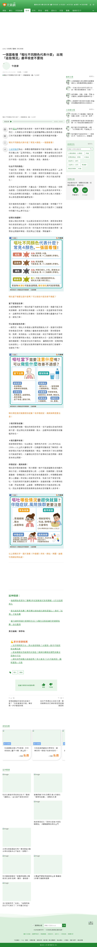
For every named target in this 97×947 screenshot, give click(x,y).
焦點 (4, 10)
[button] (93, 10)
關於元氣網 (27, 934)
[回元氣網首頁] (11, 4)
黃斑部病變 (72, 168)
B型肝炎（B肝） (73, 161)
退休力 (54, 10)
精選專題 (43, 934)
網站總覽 (80, 940)
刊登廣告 (17, 940)
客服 (26, 940)
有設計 (63, 4)
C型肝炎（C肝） (73, 165)
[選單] (93, 4)
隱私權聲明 (52, 940)
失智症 (86, 157)
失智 (61, 10)
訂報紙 (66, 940)
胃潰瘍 (84, 165)
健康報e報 (38, 925)
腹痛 (21, 672)
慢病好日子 (76, 10)
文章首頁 (63, 934)
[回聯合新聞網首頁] (4, 5)
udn (4, 48)
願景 (77, 4)
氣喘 (79, 168)
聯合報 (38, 4)
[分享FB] (5, 129)
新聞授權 (32, 940)
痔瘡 (87, 153)
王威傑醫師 (14, 149)
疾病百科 (50, 934)
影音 (40, 10)
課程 (46, 10)
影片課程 (7, 744)
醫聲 (68, 10)
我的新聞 (84, 4)
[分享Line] (5, 136)
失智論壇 (19, 10)
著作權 (45, 940)
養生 (11, 10)
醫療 (27, 10)
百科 (34, 10)
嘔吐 (15, 128)
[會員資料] (90, 4)
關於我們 (73, 940)
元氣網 (9, 48)
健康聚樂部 (35, 934)
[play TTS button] (11, 121)
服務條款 (39, 940)
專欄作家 (70, 934)
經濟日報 (46, 4)
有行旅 (70, 4)
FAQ (22, 940)
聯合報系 (60, 940)
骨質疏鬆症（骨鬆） (75, 157)
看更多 (91, 76)
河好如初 (55, 4)
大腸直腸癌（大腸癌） (75, 153)
